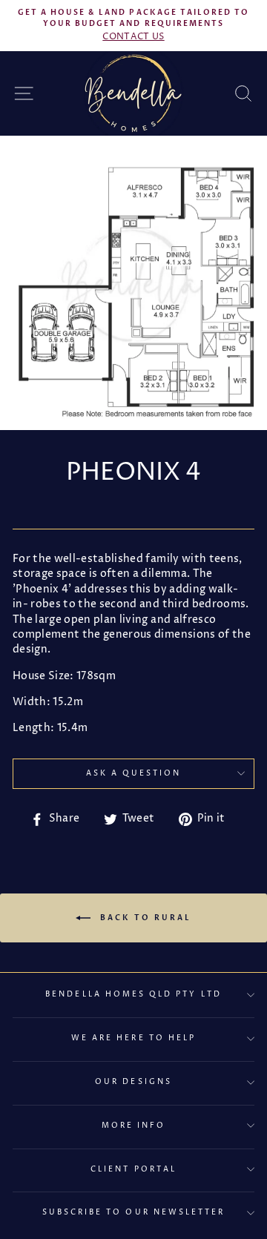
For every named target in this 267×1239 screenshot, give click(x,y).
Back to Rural (143, 917)
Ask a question (134, 773)
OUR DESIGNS (133, 1082)
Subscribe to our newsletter (133, 1212)
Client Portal (133, 1169)
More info (134, 1125)
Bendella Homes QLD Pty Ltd (133, 994)
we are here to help (133, 1038)
